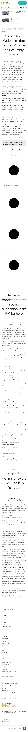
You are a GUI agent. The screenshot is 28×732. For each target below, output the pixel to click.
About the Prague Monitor (8, 685)
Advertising (4, 688)
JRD (3, 629)
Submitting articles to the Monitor (9, 692)
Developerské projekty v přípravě (10, 671)
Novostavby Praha (6, 664)
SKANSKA (4, 620)
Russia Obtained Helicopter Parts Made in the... (18, 12)
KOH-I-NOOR (5, 645)
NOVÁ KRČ (4, 648)
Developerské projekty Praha (8, 662)
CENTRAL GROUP (5, 613)
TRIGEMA (4, 615)
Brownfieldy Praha (6, 673)
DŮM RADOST (5, 655)
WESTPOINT (4, 652)
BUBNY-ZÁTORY (5, 643)
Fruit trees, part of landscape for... (11, 249)
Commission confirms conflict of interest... (13, 218)
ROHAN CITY (4, 636)
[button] (22, 3)
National (22, 149)
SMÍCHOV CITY (5, 638)
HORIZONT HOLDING (6, 626)
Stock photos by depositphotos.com (10, 695)
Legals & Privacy (5, 690)
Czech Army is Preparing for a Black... (18, 19)
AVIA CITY (4, 650)
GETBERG (4, 624)
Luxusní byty (5, 669)
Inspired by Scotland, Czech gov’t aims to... (14, 280)
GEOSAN (4, 622)
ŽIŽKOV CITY (4, 641)
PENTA (3, 617)
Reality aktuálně (6, 667)
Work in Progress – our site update (10, 683)
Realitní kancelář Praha (7, 676)
